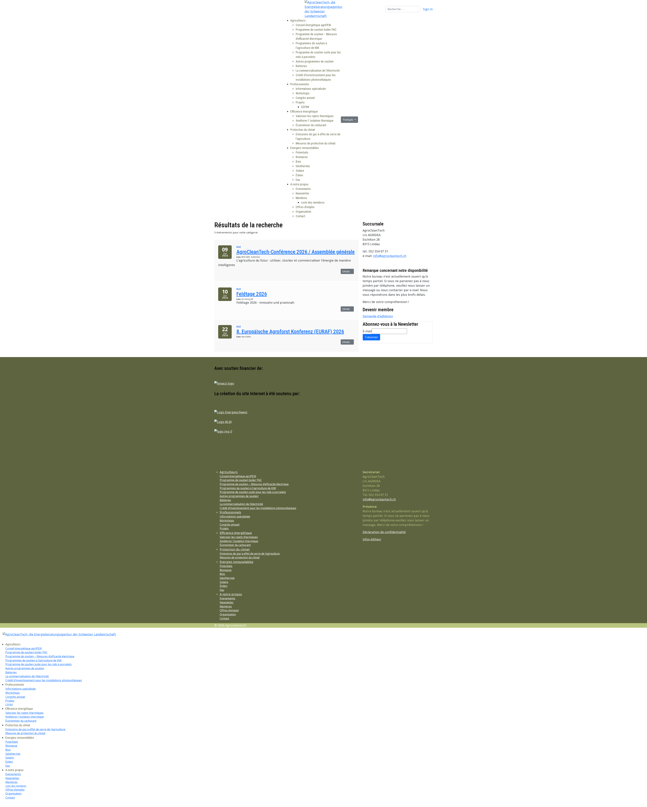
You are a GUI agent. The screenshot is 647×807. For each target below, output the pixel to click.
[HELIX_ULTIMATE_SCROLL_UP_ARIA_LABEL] (1, 805)
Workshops (303, 93)
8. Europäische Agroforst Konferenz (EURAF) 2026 (290, 331)
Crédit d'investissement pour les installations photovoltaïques (258, 508)
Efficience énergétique (304, 111)
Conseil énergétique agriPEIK (313, 25)
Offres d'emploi (305, 207)
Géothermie (303, 166)
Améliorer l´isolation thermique (314, 120)
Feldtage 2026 (251, 294)
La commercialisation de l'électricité (318, 70)
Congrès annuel (305, 98)
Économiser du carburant (311, 125)
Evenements (303, 189)
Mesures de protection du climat (315, 143)
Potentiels (302, 152)
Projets (300, 102)
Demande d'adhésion (378, 316)
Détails (346, 271)
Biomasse (302, 157)
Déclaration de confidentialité (384, 532)
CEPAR (305, 107)
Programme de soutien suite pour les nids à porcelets (253, 492)
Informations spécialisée (311, 88)
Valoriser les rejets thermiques (315, 116)
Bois (298, 161)
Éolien (299, 175)
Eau (298, 179)
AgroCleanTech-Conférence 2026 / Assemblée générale (295, 252)
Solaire (300, 170)
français (348, 119)
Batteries (301, 66)
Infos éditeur (372, 539)
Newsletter (302, 193)
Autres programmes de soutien (315, 61)
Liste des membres (313, 202)
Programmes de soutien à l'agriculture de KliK (248, 488)
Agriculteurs (297, 20)
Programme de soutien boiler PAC (316, 29)
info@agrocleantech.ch (389, 256)
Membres (301, 198)
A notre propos (299, 184)
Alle (238, 246)
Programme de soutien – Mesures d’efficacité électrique (254, 484)
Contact (300, 216)
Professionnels (299, 84)
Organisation (303, 211)
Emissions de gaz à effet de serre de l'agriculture (250, 553)
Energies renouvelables (304, 148)
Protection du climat (302, 129)
